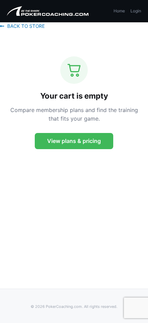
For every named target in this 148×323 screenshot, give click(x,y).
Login (135, 10)
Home (119, 10)
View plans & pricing (74, 140)
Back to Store (26, 26)
